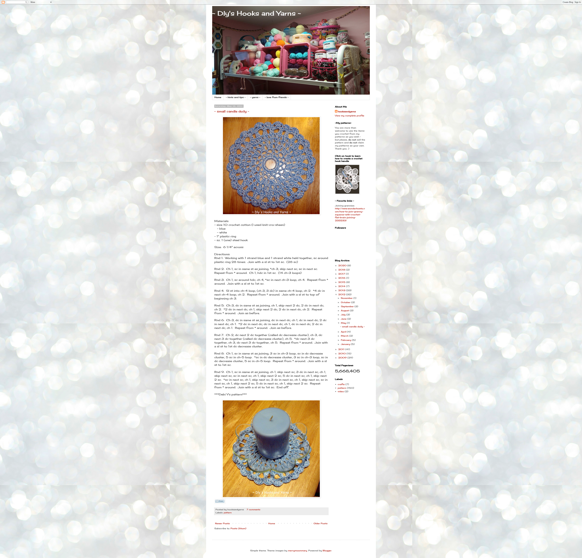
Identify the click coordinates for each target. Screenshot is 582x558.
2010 (342, 353)
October (346, 302)
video (341, 391)
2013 (342, 290)
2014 (342, 286)
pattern (228, 512)
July (343, 314)
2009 (342, 357)
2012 (342, 294)
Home (217, 97)
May (344, 323)
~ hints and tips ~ (236, 97)
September (348, 306)
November (347, 298)
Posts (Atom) (238, 528)
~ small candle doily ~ (231, 111)
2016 (342, 278)
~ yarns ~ (255, 97)
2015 (342, 282)
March (345, 335)
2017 (342, 273)
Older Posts (321, 523)
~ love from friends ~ (277, 97)
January (346, 344)
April (344, 331)
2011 (341, 349)
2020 (342, 265)
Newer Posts (222, 523)
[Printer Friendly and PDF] (219, 502)
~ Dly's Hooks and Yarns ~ (256, 13)
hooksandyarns (347, 111)
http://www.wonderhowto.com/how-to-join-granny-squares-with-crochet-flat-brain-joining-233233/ (350, 214)
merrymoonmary (297, 550)
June (344, 318)
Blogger (327, 550)
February (346, 340)
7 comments (253, 509)
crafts (341, 384)
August (345, 310)
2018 (342, 269)
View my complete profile (349, 115)
